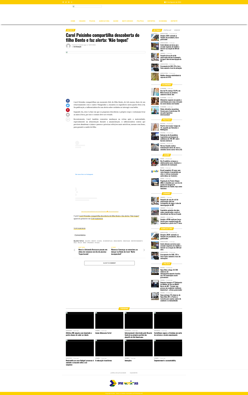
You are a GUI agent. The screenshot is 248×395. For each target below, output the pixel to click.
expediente (133, 373)
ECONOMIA (163, 21)
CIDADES (82, 21)
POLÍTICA (140, 21)
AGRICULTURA (104, 21)
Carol (100, 241)
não (85, 242)
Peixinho (91, 242)
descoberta (118, 241)
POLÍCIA (92, 21)
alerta (88, 241)
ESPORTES (151, 21)
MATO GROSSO (127, 21)
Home (73, 21)
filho (80, 242)
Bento (94, 241)
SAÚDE (115, 21)
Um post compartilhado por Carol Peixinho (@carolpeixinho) (99, 211)
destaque (127, 241)
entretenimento (137, 241)
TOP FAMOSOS (97, 218)
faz (75, 242)
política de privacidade (118, 373)
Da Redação (77, 47)
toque (97, 242)
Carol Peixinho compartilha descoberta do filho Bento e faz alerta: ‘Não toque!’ (109, 216)
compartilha (108, 241)
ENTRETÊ (174, 21)
